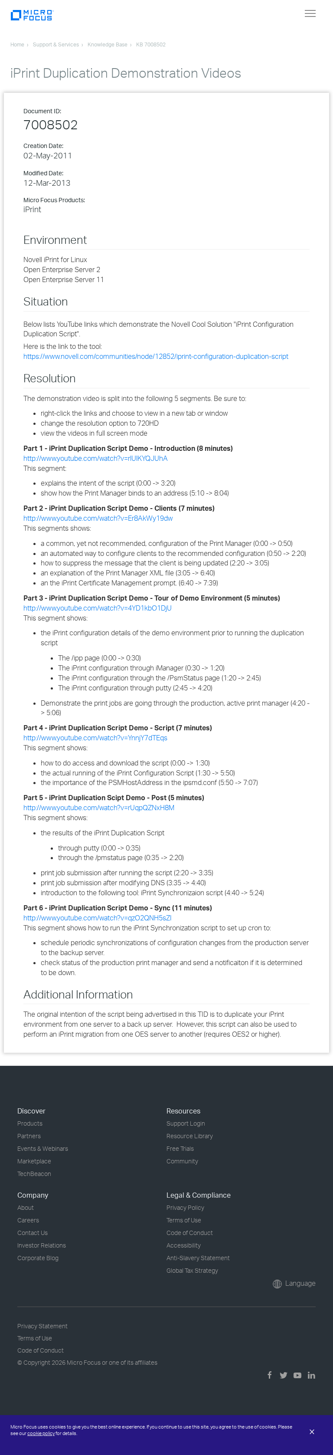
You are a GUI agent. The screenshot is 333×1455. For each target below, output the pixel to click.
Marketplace (34, 1161)
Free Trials (180, 1148)
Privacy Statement (42, 1326)
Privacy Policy (185, 1207)
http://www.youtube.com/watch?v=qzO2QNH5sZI (97, 917)
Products (29, 1123)
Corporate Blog (38, 1257)
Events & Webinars (42, 1148)
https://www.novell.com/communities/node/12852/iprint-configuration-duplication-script (155, 356)
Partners (29, 1136)
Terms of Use (183, 1220)
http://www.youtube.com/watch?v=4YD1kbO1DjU (97, 608)
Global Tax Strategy (192, 1270)
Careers (28, 1220)
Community (182, 1161)
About (25, 1207)
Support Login (185, 1123)
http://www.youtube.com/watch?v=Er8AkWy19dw (98, 518)
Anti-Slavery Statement (198, 1257)
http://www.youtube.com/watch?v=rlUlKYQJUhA (95, 458)
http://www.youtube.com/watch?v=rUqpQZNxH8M (98, 807)
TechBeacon (34, 1173)
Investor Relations (41, 1245)
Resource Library (189, 1136)
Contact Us (32, 1232)
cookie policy (41, 1433)
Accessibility (183, 1245)
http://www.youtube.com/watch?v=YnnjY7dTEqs (95, 737)
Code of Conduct (189, 1232)
